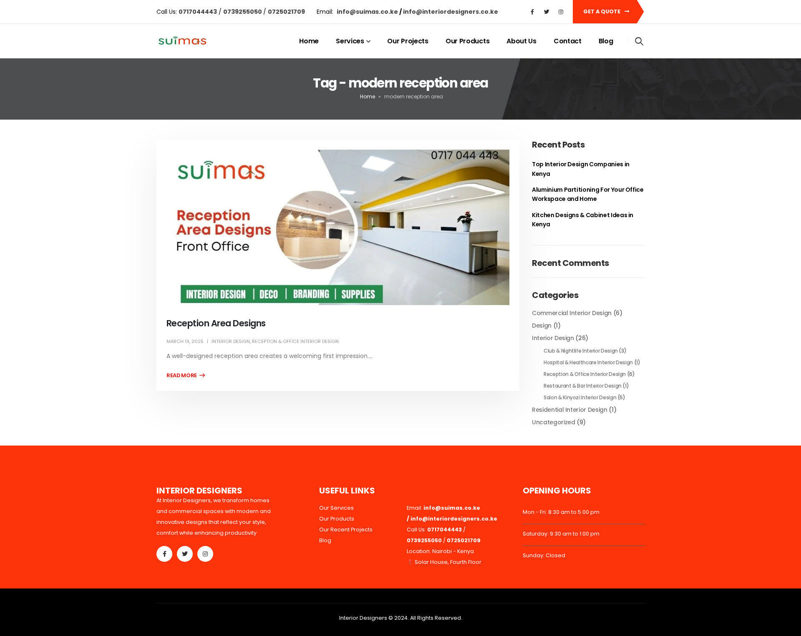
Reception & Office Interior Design (295, 341)
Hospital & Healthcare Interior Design (588, 362)
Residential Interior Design (569, 410)
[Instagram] (561, 12)
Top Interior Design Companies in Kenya (581, 169)
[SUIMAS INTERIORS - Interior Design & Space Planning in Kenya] (182, 41)
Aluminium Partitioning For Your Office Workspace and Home (588, 194)
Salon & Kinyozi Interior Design (580, 397)
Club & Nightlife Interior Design (581, 350)
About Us (521, 41)
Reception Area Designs (215, 323)
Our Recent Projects (346, 529)
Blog (606, 41)
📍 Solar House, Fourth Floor (444, 562)
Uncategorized (553, 422)
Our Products (467, 41)
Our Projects (407, 41)
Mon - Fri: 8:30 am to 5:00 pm (561, 512)
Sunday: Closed (544, 555)
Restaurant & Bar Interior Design (583, 385)
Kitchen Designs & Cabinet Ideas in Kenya (582, 219)
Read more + (185, 375)
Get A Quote (602, 11)
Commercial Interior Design (572, 313)
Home (309, 41)
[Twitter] (546, 12)
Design (542, 325)
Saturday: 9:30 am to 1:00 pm (561, 533)
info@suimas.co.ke (368, 12)
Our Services (336, 507)
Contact (568, 41)
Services (350, 41)
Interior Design (231, 341)
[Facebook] (532, 12)
